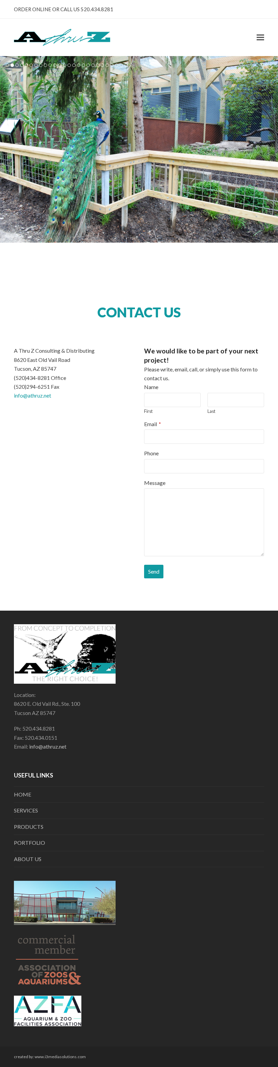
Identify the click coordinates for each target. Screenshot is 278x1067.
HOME (22, 794)
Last (211, 411)
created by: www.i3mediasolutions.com (50, 1056)
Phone (151, 453)
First (148, 411)
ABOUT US (27, 859)
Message (154, 482)
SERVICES (26, 810)
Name (151, 387)
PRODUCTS (28, 826)
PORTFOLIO (29, 842)
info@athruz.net (32, 395)
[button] (260, 37)
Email (152, 424)
